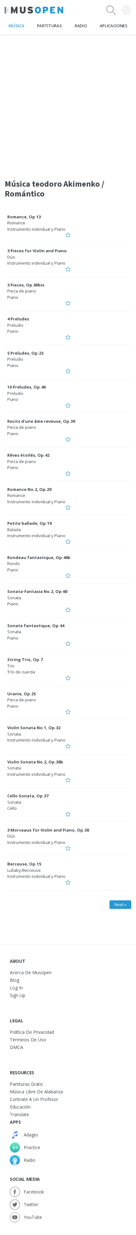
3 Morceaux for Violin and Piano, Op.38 (48, 830)
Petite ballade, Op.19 (29, 523)
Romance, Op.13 (24, 217)
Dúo (11, 257)
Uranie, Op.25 (21, 694)
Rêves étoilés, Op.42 (28, 455)
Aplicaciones (113, 26)
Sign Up (17, 995)
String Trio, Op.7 (25, 659)
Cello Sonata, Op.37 (27, 796)
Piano (12, 297)
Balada (14, 529)
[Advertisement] (68, 103)
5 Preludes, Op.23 (25, 353)
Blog (14, 980)
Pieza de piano (21, 291)
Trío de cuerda (21, 672)
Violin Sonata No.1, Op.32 (33, 727)
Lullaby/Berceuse (24, 870)
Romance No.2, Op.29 (29, 489)
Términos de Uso (28, 1040)
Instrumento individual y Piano (36, 229)
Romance (16, 223)
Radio (81, 26)
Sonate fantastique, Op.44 (35, 625)
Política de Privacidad (32, 1032)
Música (16, 26)
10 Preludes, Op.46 (26, 387)
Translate (19, 1114)
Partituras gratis (26, 1084)
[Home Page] (34, 10)
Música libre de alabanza (36, 1092)
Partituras (49, 26)
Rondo (13, 563)
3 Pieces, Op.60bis (25, 285)
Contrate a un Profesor (34, 1099)
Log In (16, 988)
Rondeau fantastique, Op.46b (39, 557)
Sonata (14, 598)
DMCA (16, 1047)
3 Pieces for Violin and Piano (37, 251)
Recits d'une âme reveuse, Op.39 (41, 421)
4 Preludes (18, 319)
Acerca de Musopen (31, 972)
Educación (20, 1107)
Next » (120, 904)
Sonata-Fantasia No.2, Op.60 (37, 591)
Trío (11, 666)
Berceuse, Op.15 (24, 864)
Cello (12, 808)
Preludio (15, 325)
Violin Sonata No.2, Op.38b (35, 762)
